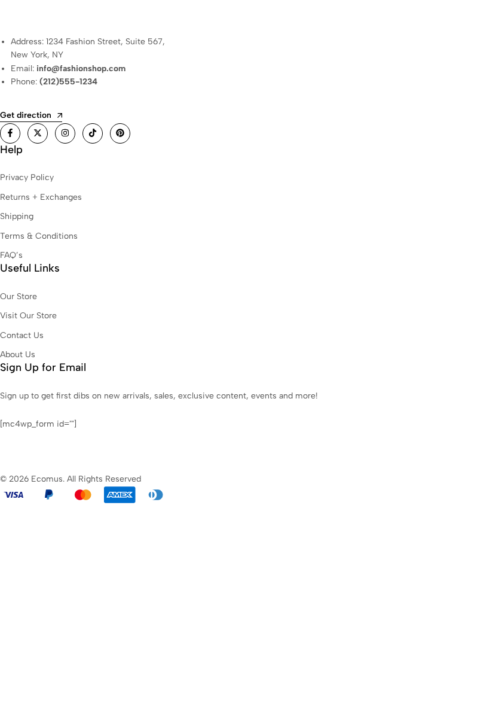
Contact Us (22, 335)
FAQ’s (11, 255)
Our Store (18, 296)
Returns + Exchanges (41, 197)
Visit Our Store (28, 316)
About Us (17, 354)
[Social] (10, 133)
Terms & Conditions (39, 236)
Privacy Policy (27, 177)
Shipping (16, 216)
